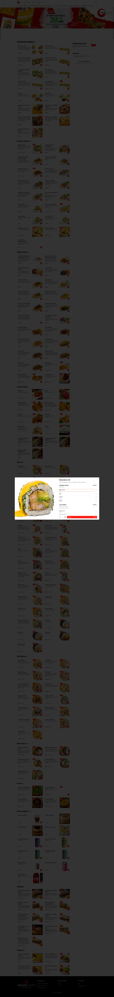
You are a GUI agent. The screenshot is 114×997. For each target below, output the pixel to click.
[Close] (97, 479)
